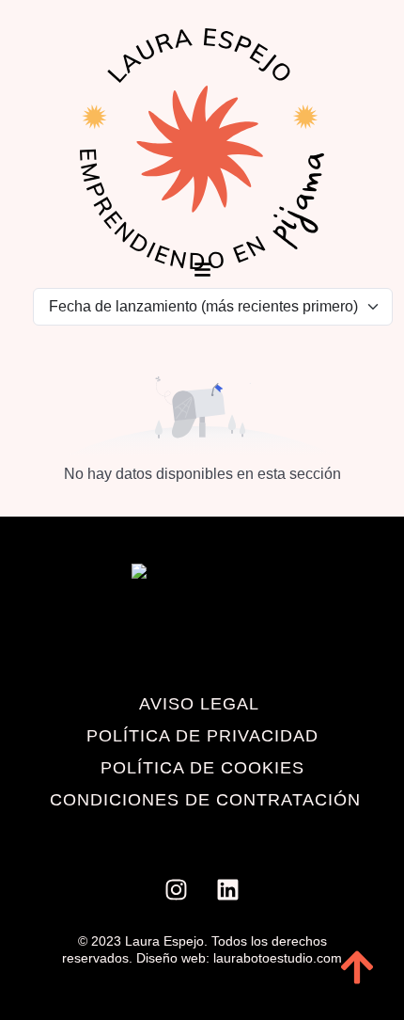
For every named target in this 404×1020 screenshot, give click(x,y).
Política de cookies (202, 767)
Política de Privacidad (202, 735)
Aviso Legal (199, 703)
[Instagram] (176, 890)
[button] (202, 270)
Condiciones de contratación (205, 799)
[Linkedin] (228, 890)
